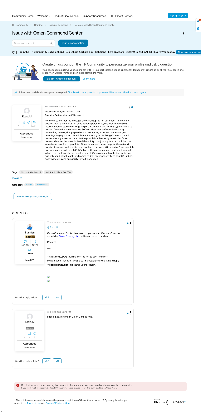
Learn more (89, 78)
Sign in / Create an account (62, 78)
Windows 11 (42, 185)
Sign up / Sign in (178, 15)
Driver (29, 185)
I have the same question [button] (32, 196)
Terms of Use (34, 403)
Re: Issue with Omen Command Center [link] (95, 25)
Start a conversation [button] (73, 43)
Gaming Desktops (58, 25)
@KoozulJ (52, 227)
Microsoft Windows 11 (31, 172)
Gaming (38, 25)
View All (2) (17, 178)
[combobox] (33, 43)
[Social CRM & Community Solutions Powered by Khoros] (161, 401)
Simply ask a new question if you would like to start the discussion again (107, 92)
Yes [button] (47, 297)
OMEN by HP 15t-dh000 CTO (58, 172)
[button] (128, 107)
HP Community (20, 25)
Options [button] (185, 33)
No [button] (57, 297)
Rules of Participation (58, 403)
